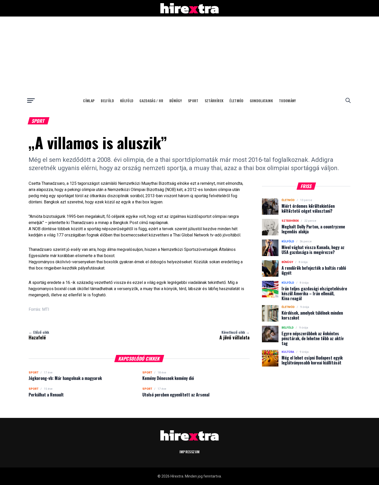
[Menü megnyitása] (30, 100)
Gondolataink (261, 100)
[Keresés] (348, 100)
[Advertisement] (189, 55)
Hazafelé (39, 335)
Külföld (126, 100)
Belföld (107, 100)
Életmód (236, 100)
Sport (193, 100)
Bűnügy (175, 100)
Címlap (89, 100)
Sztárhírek (214, 100)
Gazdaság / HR (151, 100)
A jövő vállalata (234, 335)
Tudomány (287, 100)
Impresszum (189, 451)
